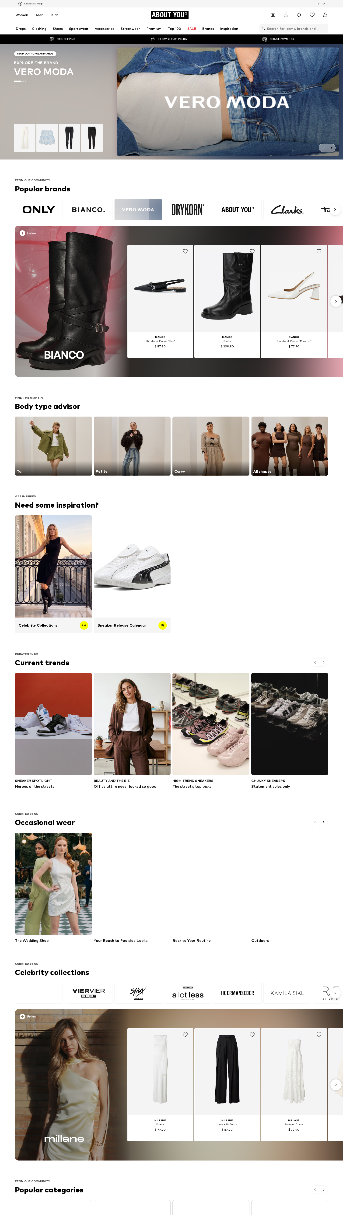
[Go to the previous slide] (323, 148)
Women (21, 15)
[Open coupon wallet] (273, 15)
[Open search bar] (262, 28)
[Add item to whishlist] (185, 251)
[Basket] (325, 15)
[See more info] (67, 234)
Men (39, 15)
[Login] (286, 15)
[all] (177, 209)
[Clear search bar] (324, 28)
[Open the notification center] (299, 15)
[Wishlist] (312, 15)
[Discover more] (64, 301)
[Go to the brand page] (171, 102)
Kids (54, 15)
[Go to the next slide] (331, 148)
